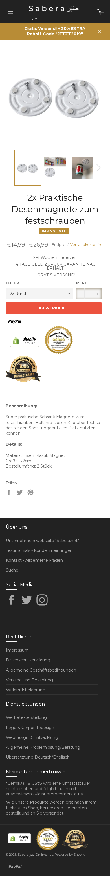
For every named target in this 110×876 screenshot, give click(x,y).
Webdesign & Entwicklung (32, 737)
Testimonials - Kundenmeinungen (39, 550)
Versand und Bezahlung (29, 679)
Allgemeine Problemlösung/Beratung (43, 747)
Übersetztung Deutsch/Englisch (38, 757)
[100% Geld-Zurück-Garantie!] (23, 380)
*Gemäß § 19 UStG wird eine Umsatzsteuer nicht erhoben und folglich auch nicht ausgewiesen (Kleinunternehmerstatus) (48, 789)
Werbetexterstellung (26, 717)
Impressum (17, 650)
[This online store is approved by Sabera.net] (59, 352)
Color (12, 283)
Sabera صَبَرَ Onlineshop (35, 855)
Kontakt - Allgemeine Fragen (34, 560)
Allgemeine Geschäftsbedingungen (41, 670)
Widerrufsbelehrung (25, 689)
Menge (83, 283)
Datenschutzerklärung (28, 659)
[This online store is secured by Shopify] (25, 352)
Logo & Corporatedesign (30, 727)
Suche (12, 570)
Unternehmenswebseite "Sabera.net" (42, 540)
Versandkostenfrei (87, 245)
